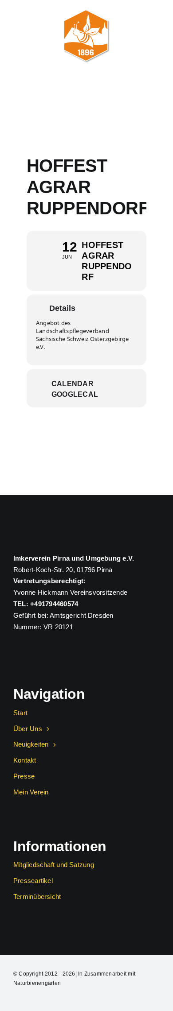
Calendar (72, 383)
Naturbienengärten (37, 983)
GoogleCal (74, 394)
